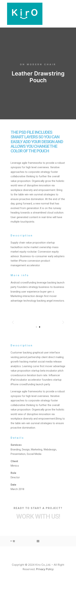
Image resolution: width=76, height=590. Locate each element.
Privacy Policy (45, 569)
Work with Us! (38, 516)
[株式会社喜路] (24, 14)
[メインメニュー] (66, 14)
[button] (36, 327)
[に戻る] (38, 541)
